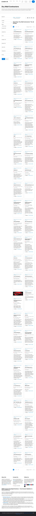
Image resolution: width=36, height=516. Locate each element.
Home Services (18, 17)
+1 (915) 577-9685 (30, 111)
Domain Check (30, 1)
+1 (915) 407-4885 (30, 344)
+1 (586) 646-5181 (19, 196)
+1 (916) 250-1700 (19, 39)
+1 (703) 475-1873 (19, 448)
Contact (14, 480)
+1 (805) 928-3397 (30, 91)
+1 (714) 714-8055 (30, 299)
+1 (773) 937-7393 (30, 286)
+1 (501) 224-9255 (19, 361)
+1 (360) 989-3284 (30, 412)
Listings (14, 17)
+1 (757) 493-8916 (19, 326)
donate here (4, 484)
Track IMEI (22, 1)
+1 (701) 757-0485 (30, 359)
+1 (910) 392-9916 (19, 379)
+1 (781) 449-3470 (19, 107)
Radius (3, 24)
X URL (3, 35)
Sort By (3, 54)
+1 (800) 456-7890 (30, 325)
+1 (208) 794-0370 (30, 464)
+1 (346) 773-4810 (19, 213)
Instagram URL (4, 39)
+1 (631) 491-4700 (30, 146)
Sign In (33, 1)
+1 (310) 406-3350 (30, 215)
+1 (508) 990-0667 (30, 251)
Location (3, 20)
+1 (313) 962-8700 (30, 232)
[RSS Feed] (33, 18)
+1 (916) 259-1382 (30, 58)
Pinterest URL (4, 43)
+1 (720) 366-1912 (19, 249)
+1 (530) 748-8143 (30, 74)
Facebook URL (4, 28)
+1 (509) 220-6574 (19, 232)
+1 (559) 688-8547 (19, 407)
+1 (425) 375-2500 (19, 147)
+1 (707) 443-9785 (30, 377)
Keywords (3, 16)
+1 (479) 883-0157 (19, 178)
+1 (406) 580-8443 (19, 94)
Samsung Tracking (26, 1)
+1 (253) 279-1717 (30, 175)
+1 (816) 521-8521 (30, 447)
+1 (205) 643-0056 (19, 58)
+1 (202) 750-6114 (19, 269)
